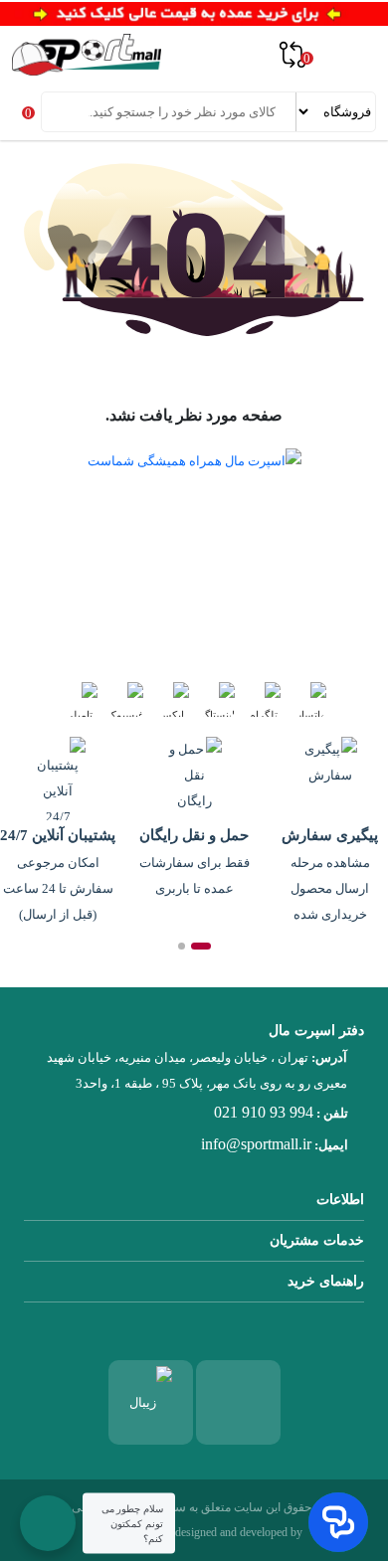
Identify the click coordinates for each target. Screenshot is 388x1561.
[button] (201, 946)
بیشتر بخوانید (99, 616)
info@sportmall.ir (256, 1143)
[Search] (59, 111)
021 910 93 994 (263, 1112)
